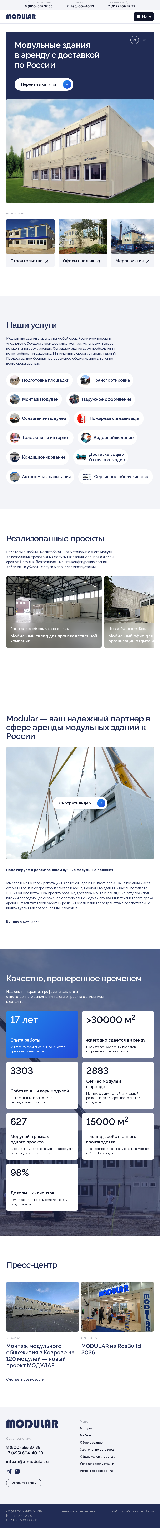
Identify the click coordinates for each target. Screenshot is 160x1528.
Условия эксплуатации (97, 1463)
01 (134, 40)
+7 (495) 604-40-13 (24, 1453)
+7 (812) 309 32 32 (120, 6)
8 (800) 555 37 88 (39, 6)
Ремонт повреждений (96, 1470)
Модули (86, 1428)
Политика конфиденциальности (77, 1511)
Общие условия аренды (98, 1456)
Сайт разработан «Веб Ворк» (133, 1511)
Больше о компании (23, 921)
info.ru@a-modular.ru (27, 1462)
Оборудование (91, 1442)
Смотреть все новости (25, 1379)
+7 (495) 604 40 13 (79, 6)
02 (144, 40)
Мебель (86, 1435)
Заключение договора (97, 1449)
